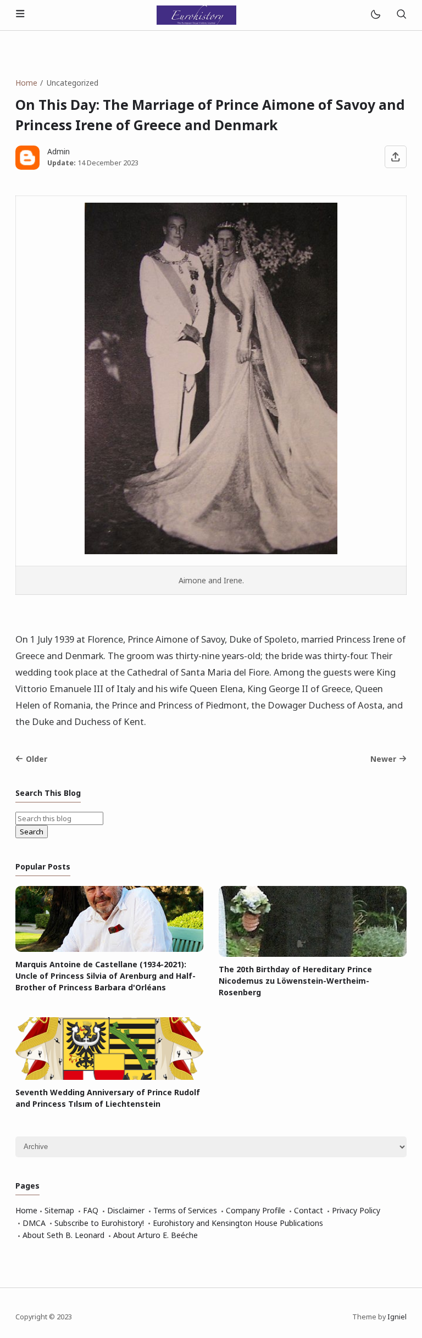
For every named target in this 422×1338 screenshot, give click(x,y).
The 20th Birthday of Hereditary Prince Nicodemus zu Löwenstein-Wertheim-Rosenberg (295, 980)
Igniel (397, 1317)
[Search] (401, 15)
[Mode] (375, 15)
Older (36, 759)
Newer (383, 759)
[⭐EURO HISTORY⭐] (196, 14)
